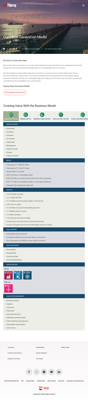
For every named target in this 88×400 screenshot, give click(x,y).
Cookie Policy (41, 381)
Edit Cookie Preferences (11, 381)
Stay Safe (61, 381)
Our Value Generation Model (53, 49)
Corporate (11, 347)
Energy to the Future (14, 358)
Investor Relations (41, 353)
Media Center (65, 347)
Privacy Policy (30, 381)
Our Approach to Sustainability (31, 49)
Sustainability (14, 49)
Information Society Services (75, 381)
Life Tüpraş (39, 358)
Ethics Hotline (52, 381)
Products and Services (15, 353)
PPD (22, 381)
